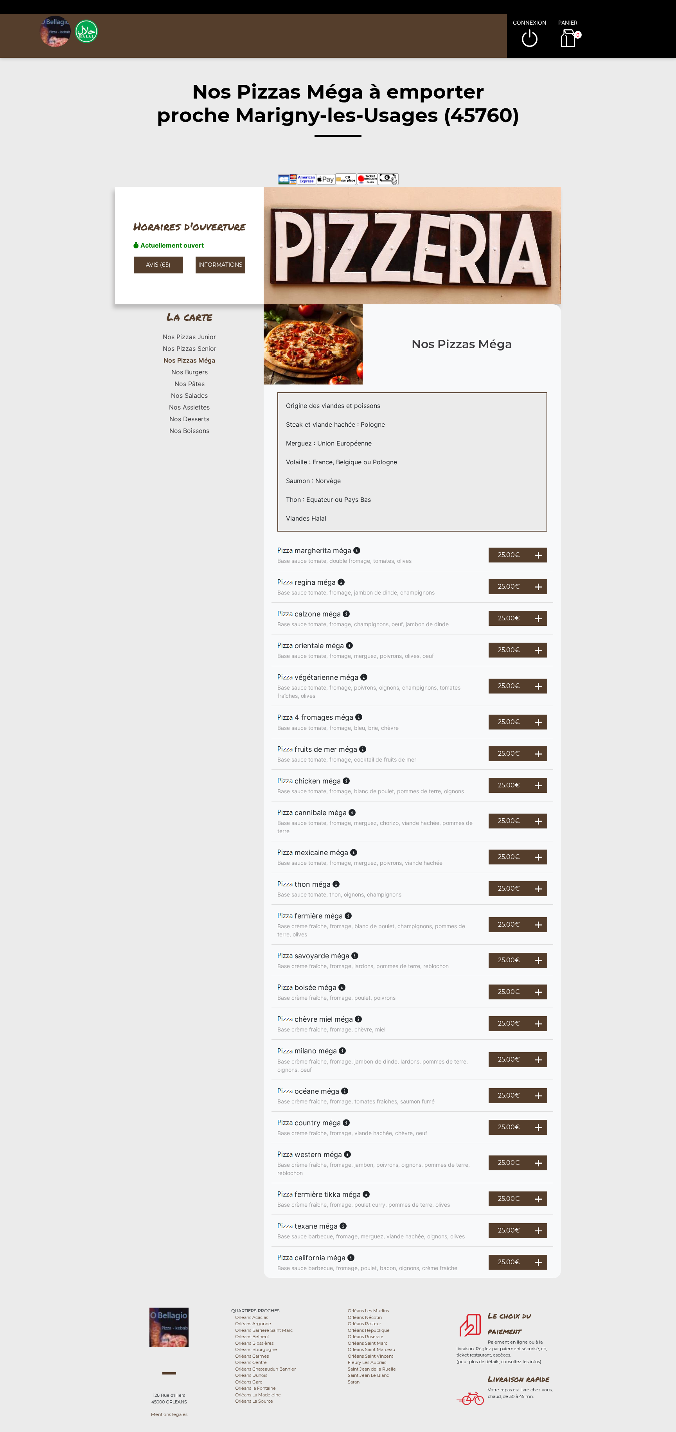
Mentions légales (169, 1414)
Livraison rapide (518, 1378)
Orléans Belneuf (252, 1336)
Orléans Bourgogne (256, 1349)
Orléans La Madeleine (258, 1395)
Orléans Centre (251, 1362)
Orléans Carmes (252, 1356)
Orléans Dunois (251, 1375)
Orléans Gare (248, 1382)
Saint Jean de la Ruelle (372, 1369)
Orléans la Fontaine (255, 1388)
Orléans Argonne (253, 1323)
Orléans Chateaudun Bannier (265, 1369)
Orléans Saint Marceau (371, 1349)
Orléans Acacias (251, 1317)
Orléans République (369, 1330)
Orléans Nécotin (365, 1317)
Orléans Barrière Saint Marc (264, 1330)
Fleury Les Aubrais (367, 1362)
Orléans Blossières (254, 1343)
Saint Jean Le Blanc (368, 1375)
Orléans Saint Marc (367, 1343)
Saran (354, 1382)
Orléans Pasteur (364, 1323)
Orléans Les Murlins (368, 1310)
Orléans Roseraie (365, 1336)
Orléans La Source (254, 1401)
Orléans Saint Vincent (370, 1356)
